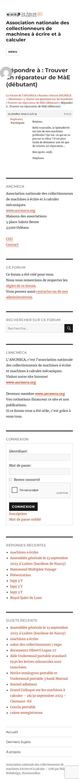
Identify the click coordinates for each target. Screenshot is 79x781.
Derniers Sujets (18, 742)
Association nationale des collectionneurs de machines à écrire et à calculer (37, 31)
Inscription (18, 514)
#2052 (67, 113)
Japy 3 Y (16, 581)
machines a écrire (24, 552)
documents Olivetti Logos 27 (33, 650)
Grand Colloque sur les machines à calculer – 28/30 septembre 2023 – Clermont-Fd (38, 695)
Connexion (23, 507)
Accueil (12, 732)
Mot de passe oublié (25, 519)
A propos (13, 752)
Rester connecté (27, 480)
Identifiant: (18, 451)
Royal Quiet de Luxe (26, 598)
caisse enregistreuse (26, 713)
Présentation (20, 575)
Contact (12, 245)
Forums (43, 95)
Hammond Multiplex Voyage (33, 569)
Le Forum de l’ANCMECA (21, 95)
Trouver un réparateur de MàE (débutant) (33, 102)
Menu (12, 51)
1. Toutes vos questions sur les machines (48, 99)
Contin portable (22, 707)
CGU (9, 239)
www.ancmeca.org (20, 210)
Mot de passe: (20, 465)
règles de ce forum (20, 286)
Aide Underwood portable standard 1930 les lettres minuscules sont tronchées (38, 661)
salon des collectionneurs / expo (36, 644)
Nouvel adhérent (23, 684)
